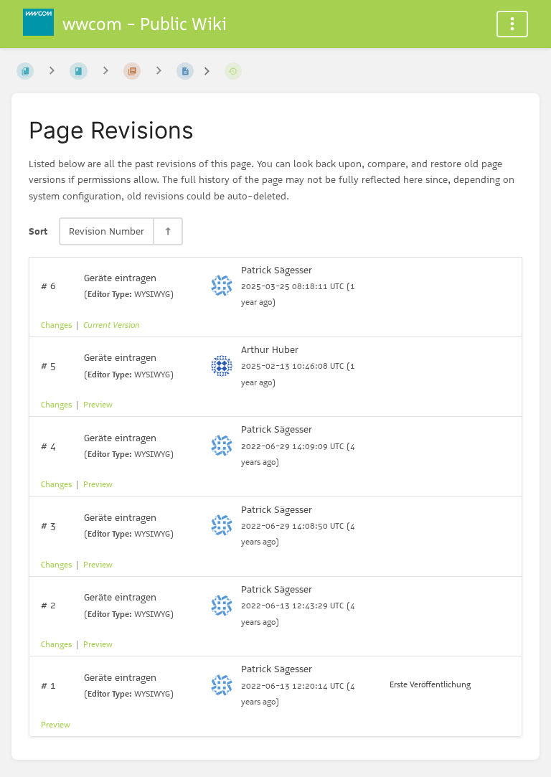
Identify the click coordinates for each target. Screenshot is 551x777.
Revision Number (106, 231)
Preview (98, 404)
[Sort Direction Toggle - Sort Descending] (167, 231)
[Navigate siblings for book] (52, 71)
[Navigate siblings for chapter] (105, 71)
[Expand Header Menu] (512, 24)
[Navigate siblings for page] (158, 71)
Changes (56, 325)
